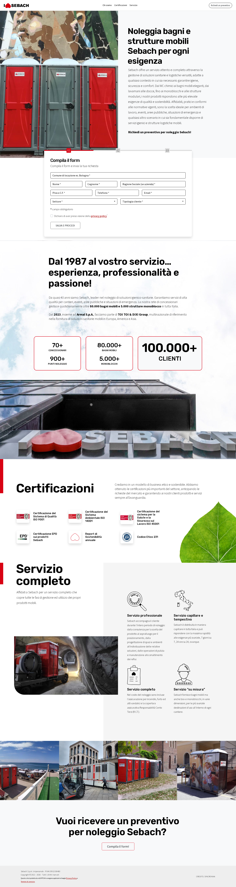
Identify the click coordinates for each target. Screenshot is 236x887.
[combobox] (83, 201)
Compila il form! (118, 846)
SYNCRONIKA (209, 876)
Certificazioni (120, 5)
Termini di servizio (28, 882)
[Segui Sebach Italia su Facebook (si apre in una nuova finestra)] (109, 875)
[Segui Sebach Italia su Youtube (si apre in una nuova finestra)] (120, 875)
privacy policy (99, 216)
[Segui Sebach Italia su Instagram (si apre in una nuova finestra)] (115, 875)
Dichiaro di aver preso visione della (81, 216)
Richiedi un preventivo (220, 5)
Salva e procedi (65, 225)
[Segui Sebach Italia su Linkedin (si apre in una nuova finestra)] (126, 875)
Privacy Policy (71, 878)
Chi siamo (107, 5)
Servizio (133, 5)
